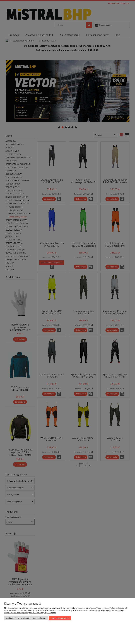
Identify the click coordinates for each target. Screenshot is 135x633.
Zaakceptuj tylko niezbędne (17, 618)
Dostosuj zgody (39, 618)
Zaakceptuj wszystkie (59, 618)
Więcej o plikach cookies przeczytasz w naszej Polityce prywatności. (30, 613)
